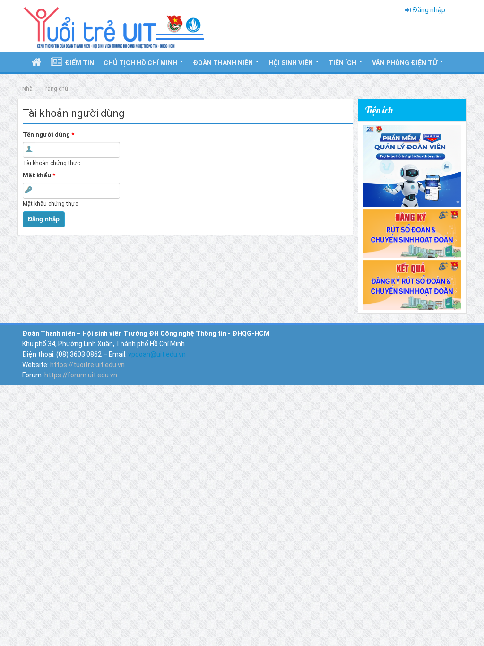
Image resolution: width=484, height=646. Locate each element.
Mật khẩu (39, 175)
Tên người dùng (48, 134)
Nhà (27, 89)
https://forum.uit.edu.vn (80, 375)
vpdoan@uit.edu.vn (157, 354)
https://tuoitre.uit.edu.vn (87, 364)
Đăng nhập (429, 10)
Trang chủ (54, 89)
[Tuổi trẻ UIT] (113, 25)
